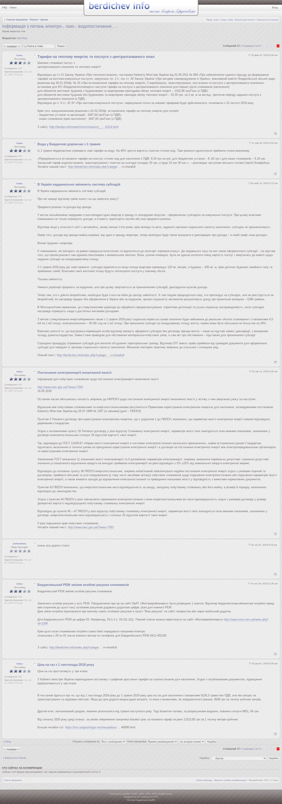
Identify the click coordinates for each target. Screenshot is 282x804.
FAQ (4, 7)
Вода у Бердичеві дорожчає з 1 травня (68, 144)
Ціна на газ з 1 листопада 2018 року (65, 664)
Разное (34, 19)
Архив (44, 19)
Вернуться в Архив (15, 757)
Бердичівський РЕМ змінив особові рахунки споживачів (83, 585)
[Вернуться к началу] (275, 133)
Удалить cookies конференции (230, 780)
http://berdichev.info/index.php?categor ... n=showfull (90, 355)
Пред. (8, 741)
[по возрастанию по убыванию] (199, 741)
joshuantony (19, 543)
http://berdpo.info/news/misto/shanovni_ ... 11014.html (84, 127)
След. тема (227, 19)
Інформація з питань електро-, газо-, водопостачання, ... (60, 26)
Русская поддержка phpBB (141, 800)
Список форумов (17, 19)
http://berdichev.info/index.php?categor (92, 166)
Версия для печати (245, 19)
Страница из (251, 45)
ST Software (143, 797)
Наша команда (204, 780)
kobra (20, 55)
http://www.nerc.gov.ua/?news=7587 (60, 387)
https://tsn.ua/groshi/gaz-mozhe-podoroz (91, 727)
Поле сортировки (137, 741)
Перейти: (205, 758)
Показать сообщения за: (86, 741)
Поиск (13, 7)
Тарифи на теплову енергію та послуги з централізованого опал (96, 57)
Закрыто (7, 44)
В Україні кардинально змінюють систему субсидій (78, 184)
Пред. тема (212, 19)
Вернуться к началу (267, 19)
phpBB (125, 794)
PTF (156, 797)
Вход (275, 7)
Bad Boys (22, 38)
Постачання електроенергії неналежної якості (74, 372)
